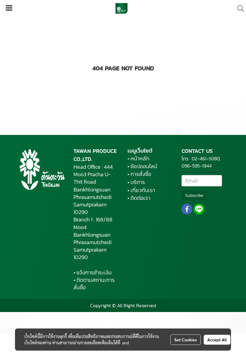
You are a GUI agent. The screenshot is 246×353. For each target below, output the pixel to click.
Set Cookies (185, 339)
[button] (238, 8)
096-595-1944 (197, 165)
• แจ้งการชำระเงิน (93, 272)
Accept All (217, 339)
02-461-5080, (206, 158)
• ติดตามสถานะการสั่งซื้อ (94, 283)
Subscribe (194, 195)
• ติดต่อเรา (139, 198)
